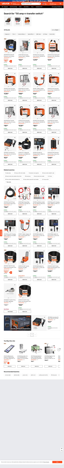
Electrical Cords (13, 9)
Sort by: (53, 29)
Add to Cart (10, 68)
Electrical (8, 9)
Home (5, 9)
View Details (10, 311)
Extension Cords (20, 9)
